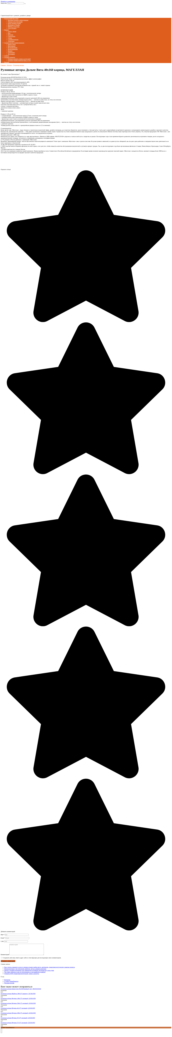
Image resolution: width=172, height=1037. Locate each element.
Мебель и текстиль (13, 26)
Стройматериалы (13, 39)
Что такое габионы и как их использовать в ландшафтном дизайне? (25, 972)
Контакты (7, 980)
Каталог (6, 62)
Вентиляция (11, 46)
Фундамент (11, 54)
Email (3, 938)
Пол (9, 33)
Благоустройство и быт (11, 18)
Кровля (10, 51)
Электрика (11, 41)
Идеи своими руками (14, 23)
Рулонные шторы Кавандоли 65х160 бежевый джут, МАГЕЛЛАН (21, 989)
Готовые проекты (9, 57)
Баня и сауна (12, 44)
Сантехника (11, 36)
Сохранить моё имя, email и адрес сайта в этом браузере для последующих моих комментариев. (32, 958)
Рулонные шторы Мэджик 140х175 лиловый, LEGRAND (18, 998)
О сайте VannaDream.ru (11, 981)
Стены (10, 38)
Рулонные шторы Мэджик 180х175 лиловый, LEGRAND (18, 1013)
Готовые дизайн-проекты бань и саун (19, 60)
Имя (2, 934)
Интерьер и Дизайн (14, 25)
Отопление (11, 52)
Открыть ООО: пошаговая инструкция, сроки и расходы (21, 973)
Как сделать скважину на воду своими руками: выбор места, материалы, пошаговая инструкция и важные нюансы (39, 967)
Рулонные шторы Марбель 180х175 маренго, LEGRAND (18, 993)
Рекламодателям (9, 983)
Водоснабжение (13, 49)
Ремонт (6, 30)
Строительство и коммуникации (14, 43)
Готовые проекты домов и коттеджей (19, 59)
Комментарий (5, 954)
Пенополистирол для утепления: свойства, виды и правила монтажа (25, 969)
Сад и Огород (12, 28)
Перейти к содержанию (8, 1)
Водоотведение (12, 47)
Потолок (10, 35)
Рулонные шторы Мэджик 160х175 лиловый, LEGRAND (18, 1003)
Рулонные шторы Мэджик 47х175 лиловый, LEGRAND (18, 1018)
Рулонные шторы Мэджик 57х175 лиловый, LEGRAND (18, 1022)
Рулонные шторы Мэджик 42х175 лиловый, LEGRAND (18, 1008)
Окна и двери (12, 31)
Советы (6, 55)
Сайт (2, 941)
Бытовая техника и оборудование (18, 20)
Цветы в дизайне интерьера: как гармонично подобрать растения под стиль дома (29, 970)
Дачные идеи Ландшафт (15, 22)
